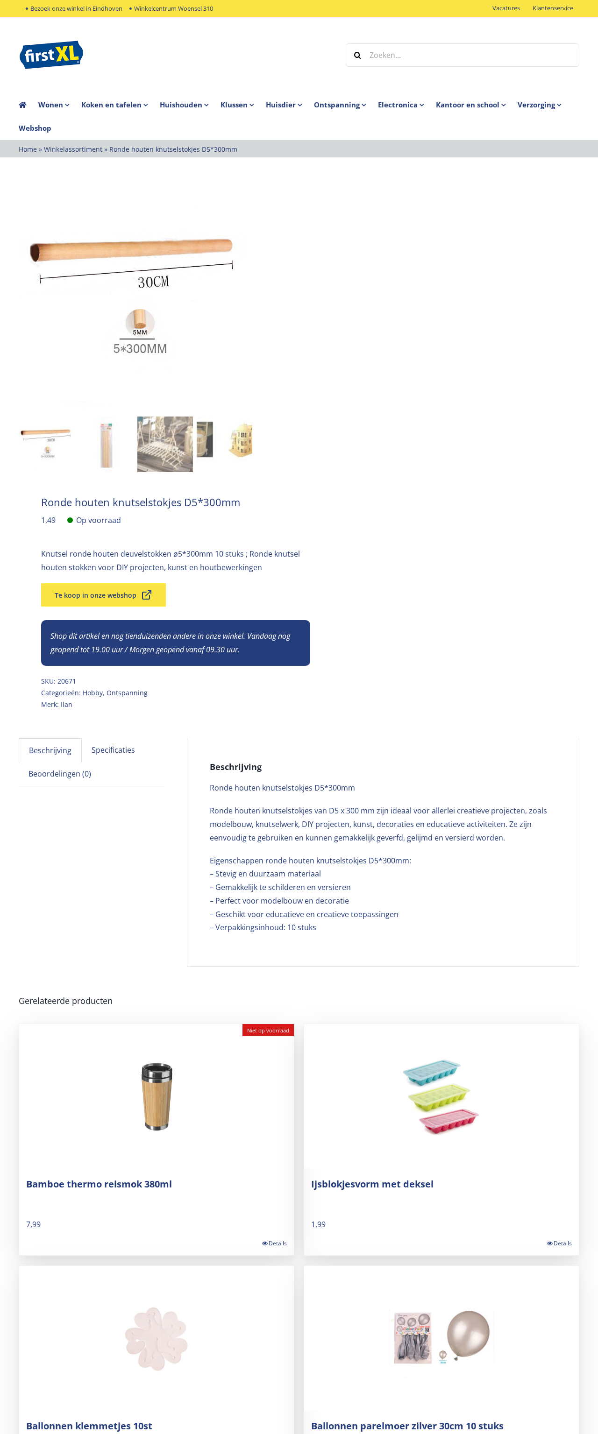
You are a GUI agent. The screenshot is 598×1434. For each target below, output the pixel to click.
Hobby (93, 692)
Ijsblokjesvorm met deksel (372, 1184)
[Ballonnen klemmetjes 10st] (156, 1338)
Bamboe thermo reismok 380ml (99, 1184)
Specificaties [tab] (113, 750)
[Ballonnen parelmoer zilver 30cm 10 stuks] (441, 1338)
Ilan (66, 704)
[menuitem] (59, 104)
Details (278, 1243)
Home (28, 149)
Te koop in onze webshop (95, 595)
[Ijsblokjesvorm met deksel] (441, 1096)
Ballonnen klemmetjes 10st (89, 1426)
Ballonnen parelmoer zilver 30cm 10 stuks (407, 1426)
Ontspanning (127, 692)
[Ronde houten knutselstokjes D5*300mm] (135, 299)
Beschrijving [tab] (50, 750)
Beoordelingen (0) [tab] (59, 774)
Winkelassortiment (73, 149)
